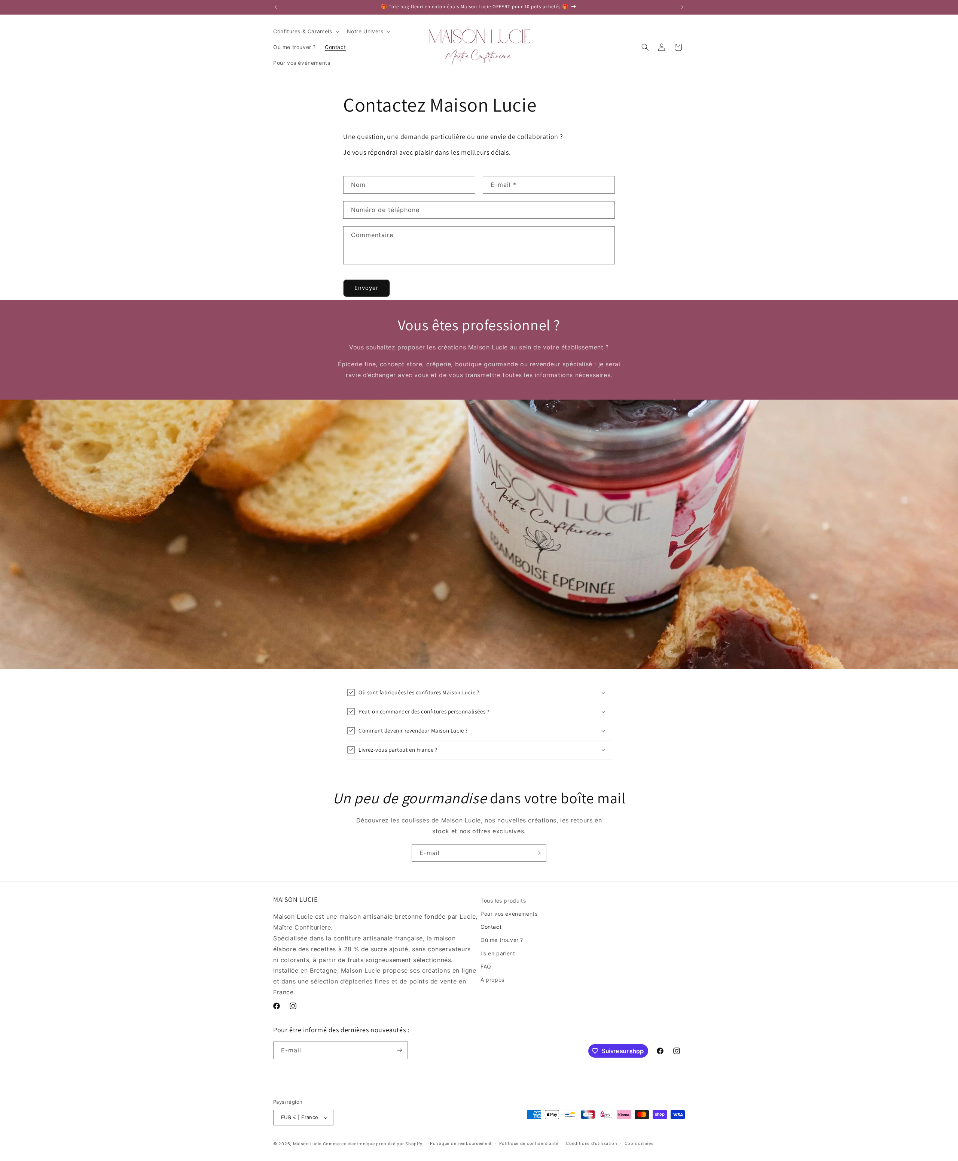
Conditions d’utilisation (591, 1143)
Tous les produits (503, 900)
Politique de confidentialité (529, 1143)
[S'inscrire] (538, 853)
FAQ (485, 966)
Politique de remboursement (461, 1143)
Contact (490, 927)
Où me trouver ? (501, 940)
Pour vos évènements (508, 913)
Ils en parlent (497, 953)
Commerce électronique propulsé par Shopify (372, 1143)
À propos (492, 979)
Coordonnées (639, 1143)
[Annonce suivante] (682, 7)
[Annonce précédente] (276, 7)
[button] (305, 31)
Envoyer (366, 287)
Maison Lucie (307, 1143)
